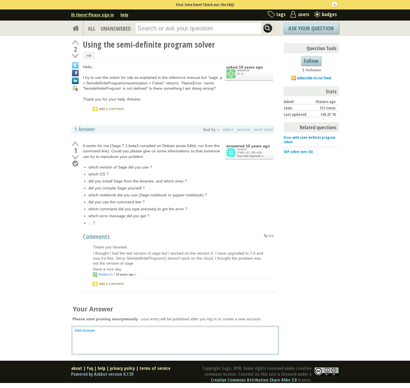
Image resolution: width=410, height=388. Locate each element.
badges (329, 14)
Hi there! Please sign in (92, 15)
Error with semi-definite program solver (309, 140)
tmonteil (241, 149)
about (76, 368)
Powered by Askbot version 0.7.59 (102, 374)
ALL (91, 28)
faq (90, 368)
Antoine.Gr (243, 70)
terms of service (154, 368)
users (303, 14)
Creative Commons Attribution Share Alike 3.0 (253, 380)
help (124, 15)
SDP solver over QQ (298, 151)
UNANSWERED (116, 28)
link (271, 236)
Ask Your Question (311, 28)
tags (281, 14)
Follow (311, 61)
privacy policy (122, 368)
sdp (88, 55)
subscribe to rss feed (314, 77)
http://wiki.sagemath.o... (251, 156)
